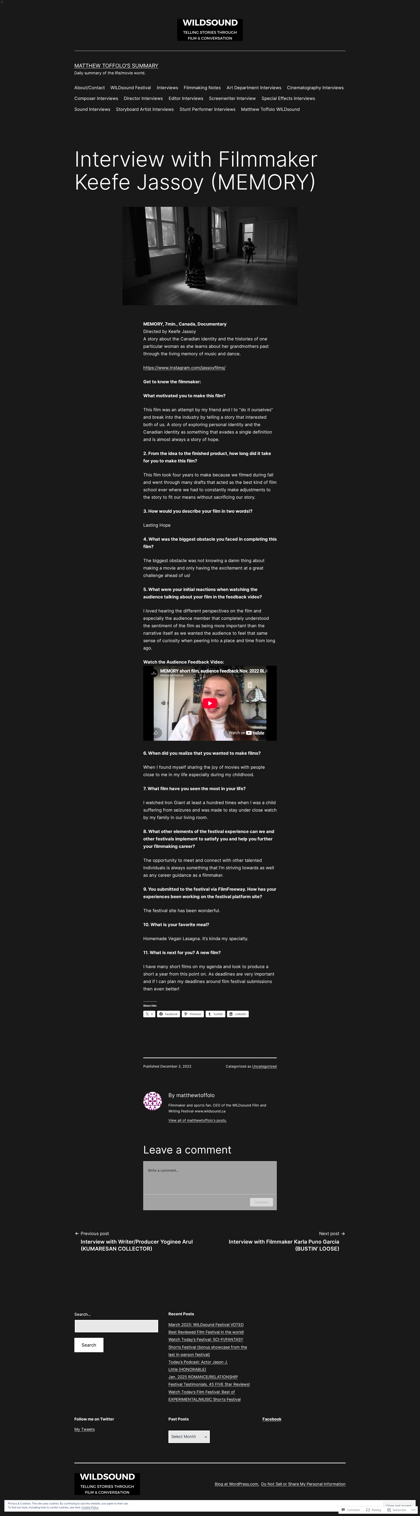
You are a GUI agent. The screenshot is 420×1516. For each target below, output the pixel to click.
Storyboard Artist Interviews (145, 109)
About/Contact (89, 87)
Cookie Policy (90, 1507)
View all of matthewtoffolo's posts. (197, 1120)
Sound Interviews (92, 109)
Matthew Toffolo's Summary (116, 66)
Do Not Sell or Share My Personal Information (303, 1484)
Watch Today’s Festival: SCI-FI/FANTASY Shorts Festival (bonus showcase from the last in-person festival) (207, 1347)
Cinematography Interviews (315, 87)
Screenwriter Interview (232, 98)
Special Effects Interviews (288, 98)
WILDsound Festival (130, 87)
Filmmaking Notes (202, 87)
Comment (261, 1202)
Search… (82, 1314)
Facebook (271, 1419)
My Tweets (84, 1429)
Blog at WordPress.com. (237, 1484)
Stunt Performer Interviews (207, 109)
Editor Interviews (186, 98)
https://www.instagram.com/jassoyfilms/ (184, 367)
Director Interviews (143, 98)
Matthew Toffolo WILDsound (270, 109)
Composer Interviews (96, 98)
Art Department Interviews (254, 87)
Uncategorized (264, 1066)
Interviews (167, 87)
